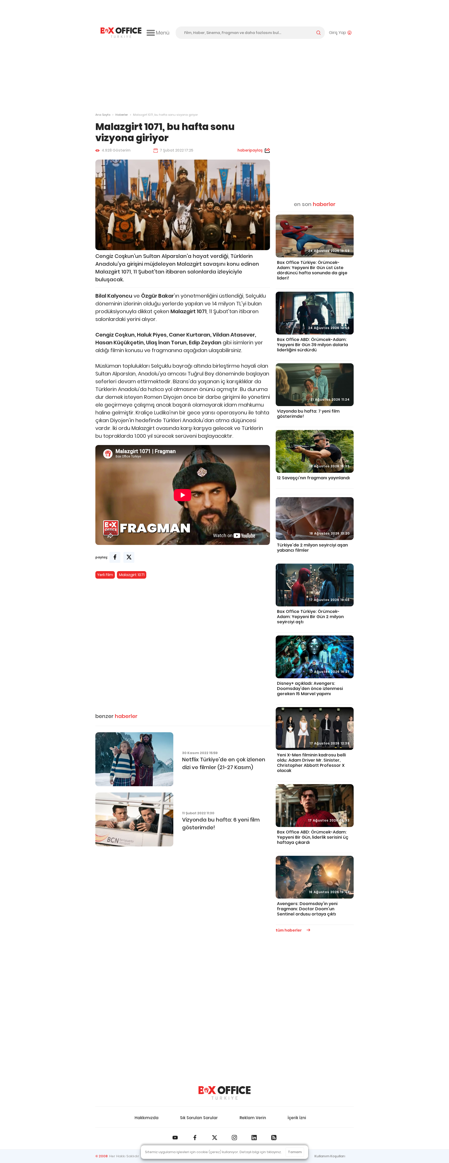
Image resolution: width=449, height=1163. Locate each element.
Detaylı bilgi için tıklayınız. (261, 1152)
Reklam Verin (253, 1117)
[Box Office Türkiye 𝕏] (214, 1137)
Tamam (295, 1152)
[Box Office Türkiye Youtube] (175, 1137)
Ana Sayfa (102, 115)
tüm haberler (289, 930)
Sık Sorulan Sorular (199, 1117)
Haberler (121, 115)
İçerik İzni (297, 1117)
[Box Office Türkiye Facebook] (195, 1137)
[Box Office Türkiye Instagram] (234, 1137)
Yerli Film (105, 574)
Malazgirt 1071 (131, 574)
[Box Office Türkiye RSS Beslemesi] (274, 1137)
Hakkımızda (147, 1117)
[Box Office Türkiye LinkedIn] (254, 1137)
